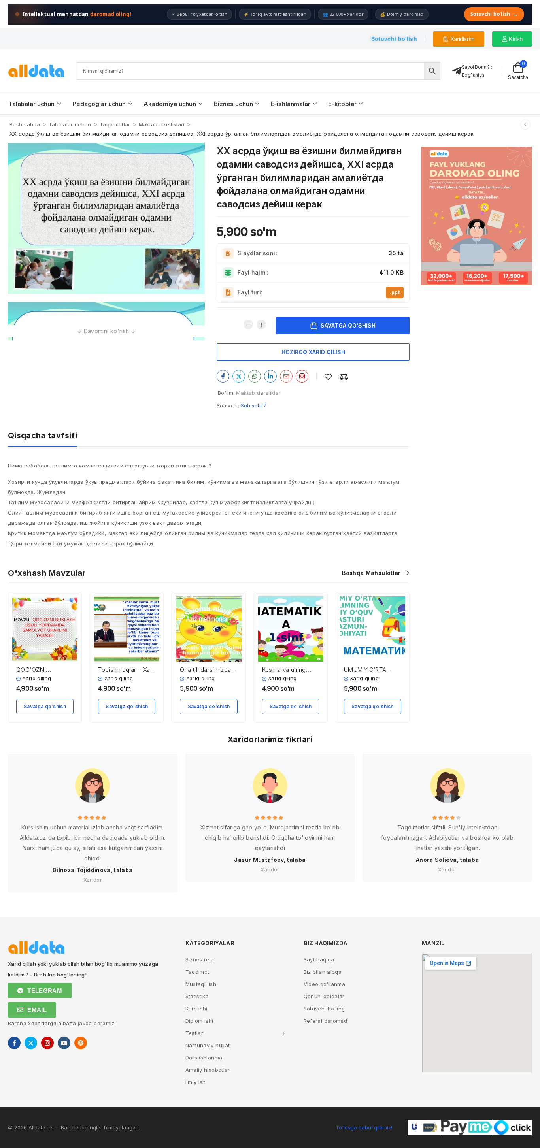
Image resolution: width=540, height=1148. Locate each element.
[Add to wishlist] (328, 376)
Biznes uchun (233, 103)
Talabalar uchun (31, 103)
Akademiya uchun (169, 103)
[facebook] (14, 1043)
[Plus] (261, 324)
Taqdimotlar (115, 124)
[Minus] (248, 324)
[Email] (286, 376)
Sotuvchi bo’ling (324, 1008)
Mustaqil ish (200, 984)
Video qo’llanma (324, 984)
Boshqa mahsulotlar (371, 572)
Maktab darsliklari (162, 124)
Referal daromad (325, 1021)
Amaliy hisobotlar (207, 1070)
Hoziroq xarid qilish (313, 352)
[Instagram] (302, 376)
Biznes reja (199, 959)
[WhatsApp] (254, 376)
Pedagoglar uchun (99, 103)
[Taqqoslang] (344, 377)
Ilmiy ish (195, 1082)
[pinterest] (80, 1043)
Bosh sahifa (24, 124)
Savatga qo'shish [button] (45, 706)
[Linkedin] (270, 376)
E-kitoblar (342, 103)
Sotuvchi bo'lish (494, 14)
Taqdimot (197, 972)
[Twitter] (238, 376)
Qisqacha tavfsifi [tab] (42, 435)
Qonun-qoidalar (324, 996)
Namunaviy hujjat (207, 1045)
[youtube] (64, 1043)
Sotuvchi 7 (254, 406)
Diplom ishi (199, 1021)
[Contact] (457, 71)
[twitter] (31, 1043)
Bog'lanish (473, 75)
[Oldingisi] (525, 124)
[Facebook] (223, 376)
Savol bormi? (476, 67)
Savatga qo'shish (348, 325)
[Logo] (36, 71)
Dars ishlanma (204, 1057)
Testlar (194, 1033)
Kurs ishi (196, 1008)
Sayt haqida (319, 959)
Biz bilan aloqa (323, 972)
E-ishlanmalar (290, 103)
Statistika (197, 996)
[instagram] (47, 1043)
